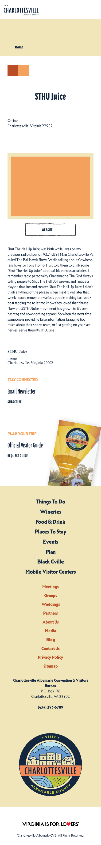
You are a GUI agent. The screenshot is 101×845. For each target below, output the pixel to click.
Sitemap (50, 666)
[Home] (21, 10)
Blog (50, 639)
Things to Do (50, 501)
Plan (51, 551)
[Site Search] (77, 9)
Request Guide (18, 456)
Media (50, 630)
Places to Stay (50, 531)
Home (19, 47)
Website (47, 230)
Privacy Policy (50, 657)
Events (50, 541)
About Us (51, 622)
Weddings (50, 604)
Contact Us (50, 648)
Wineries (50, 511)
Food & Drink (50, 521)
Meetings (50, 586)
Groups (50, 595)
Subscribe (15, 402)
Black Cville (50, 561)
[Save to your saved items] (23, 70)
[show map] (13, 70)
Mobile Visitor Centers (50, 571)
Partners (50, 613)
